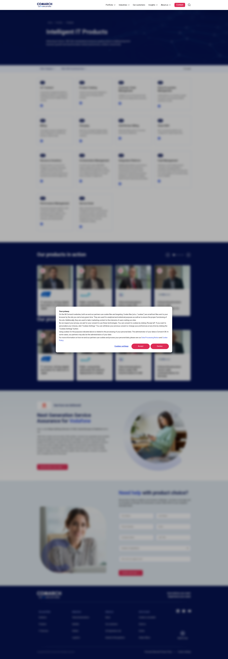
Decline (159, 346)
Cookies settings (121, 346)
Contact (179, 5)
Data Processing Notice (150, 338)
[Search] (189, 5)
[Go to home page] (44, 5)
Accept (140, 346)
